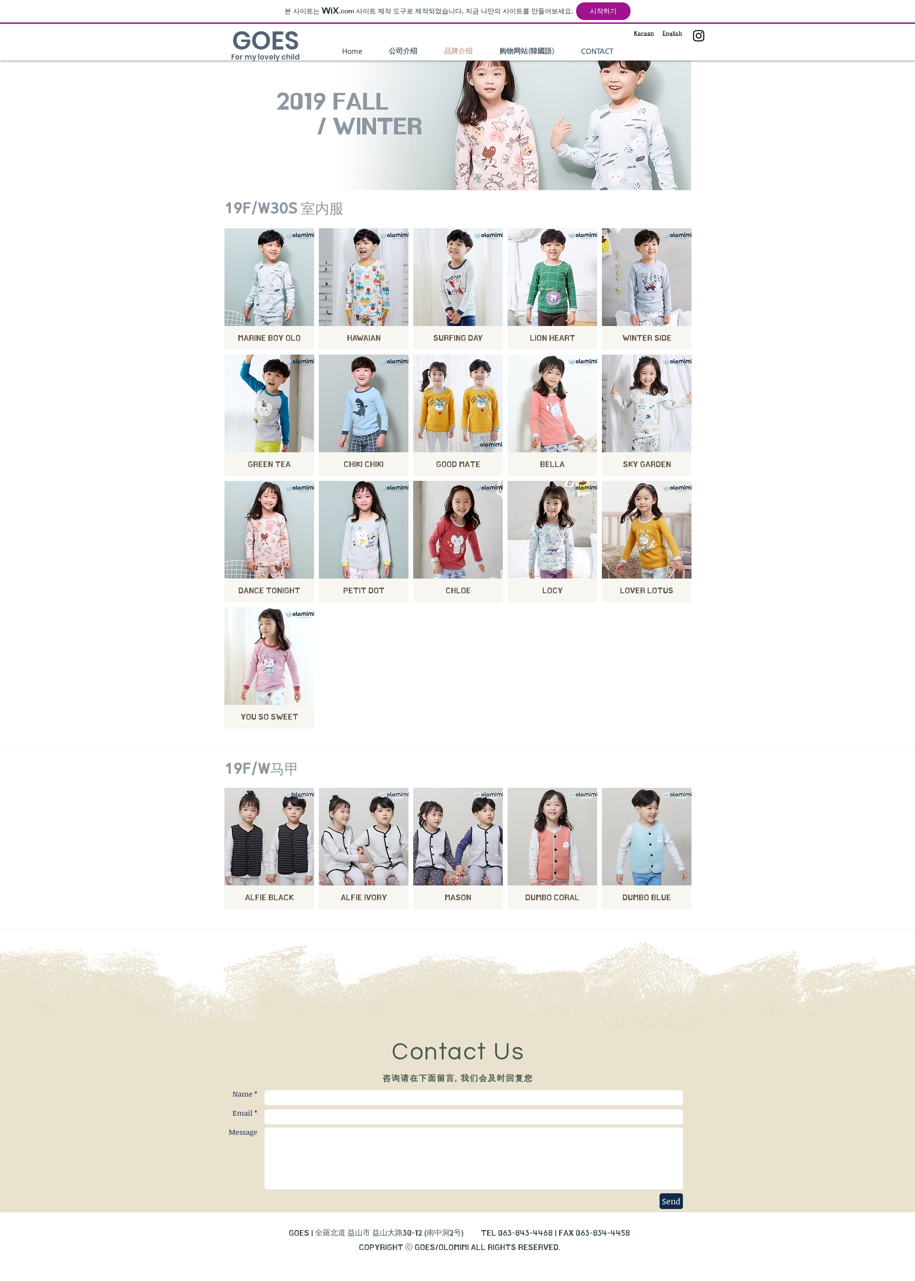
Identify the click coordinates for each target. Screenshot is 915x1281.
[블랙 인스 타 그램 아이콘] (698, 35)
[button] (269, 289)
